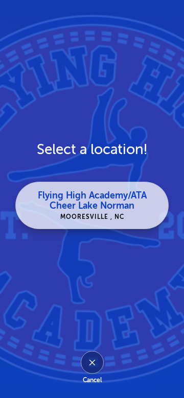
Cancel (92, 380)
